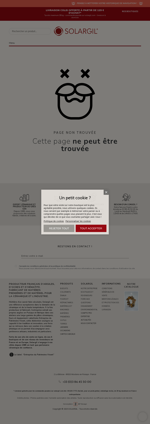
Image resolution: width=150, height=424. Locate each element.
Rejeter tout (59, 228)
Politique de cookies (54, 221)
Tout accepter (91, 228)
